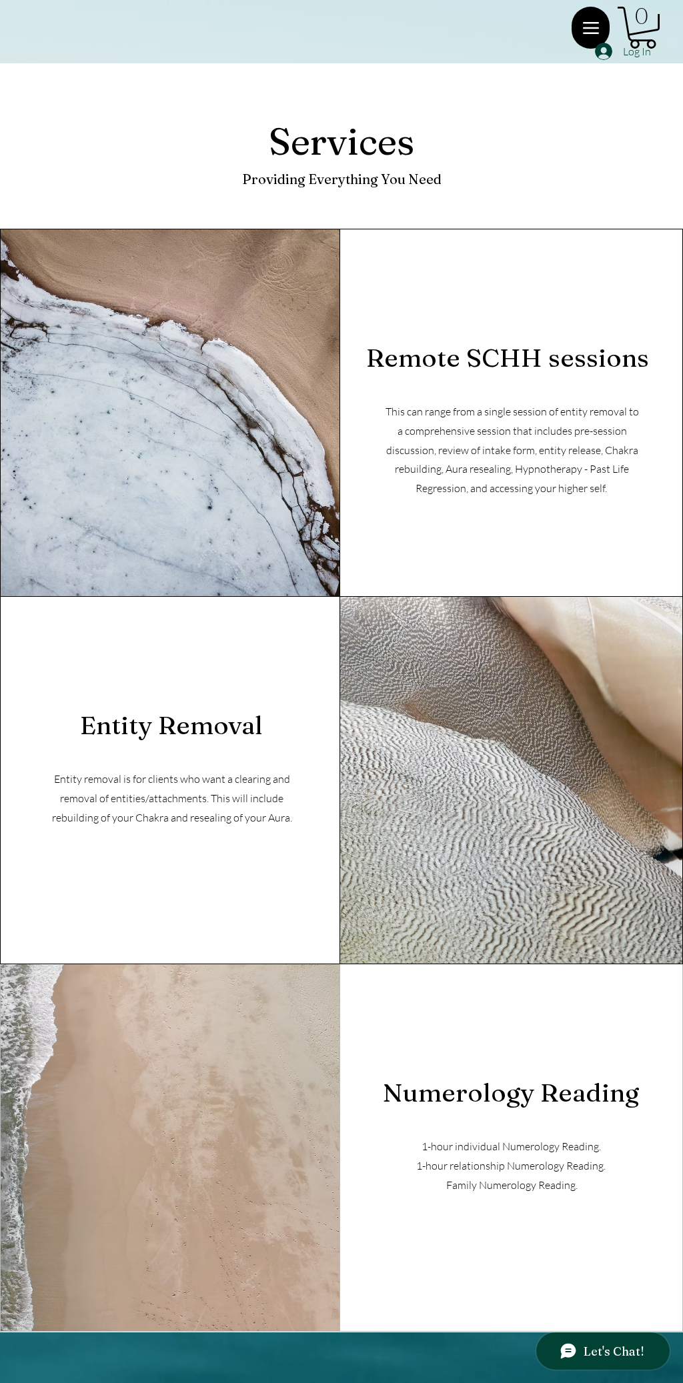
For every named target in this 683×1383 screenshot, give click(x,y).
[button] (643, 28)
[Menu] (591, 28)
